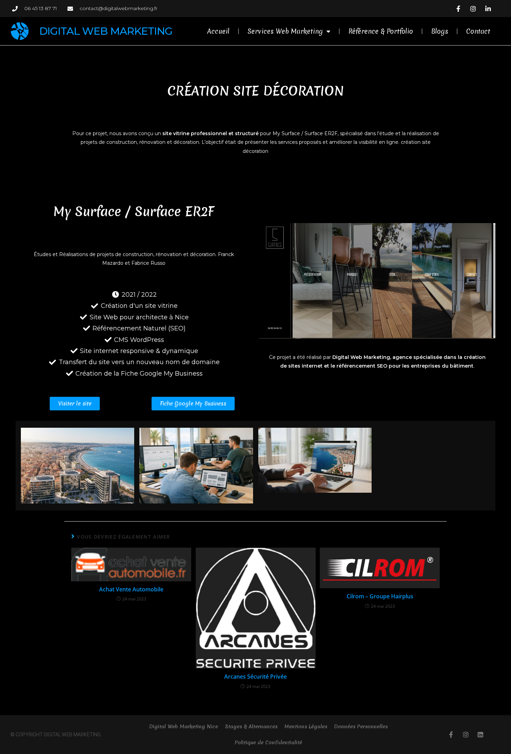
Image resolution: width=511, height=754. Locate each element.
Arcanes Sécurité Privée (255, 676)
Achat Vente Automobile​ (131, 589)
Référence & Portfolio (380, 31)
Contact (478, 31)
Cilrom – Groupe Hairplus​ (380, 596)
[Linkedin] (480, 734)
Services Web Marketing (285, 31)
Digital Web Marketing (105, 31)
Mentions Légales (305, 726)
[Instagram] (466, 734)
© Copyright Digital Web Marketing (55, 734)
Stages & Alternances (251, 726)
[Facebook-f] (451, 734)
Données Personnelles (361, 726)
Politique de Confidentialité (268, 742)
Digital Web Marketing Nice (183, 726)
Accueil (218, 31)
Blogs (439, 31)
